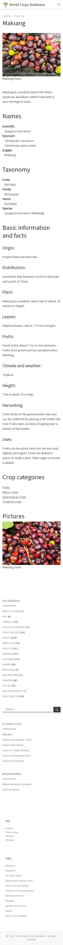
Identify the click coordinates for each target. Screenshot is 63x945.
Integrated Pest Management (19, 890)
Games (8, 910)
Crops (6, 637)
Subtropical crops (14, 497)
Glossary (8, 659)
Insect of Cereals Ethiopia (15, 750)
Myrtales (10, 184)
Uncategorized (12, 691)
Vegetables (9, 696)
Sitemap (9, 836)
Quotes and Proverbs (13, 760)
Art (4, 616)
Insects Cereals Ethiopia (17, 885)
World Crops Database (16, 915)
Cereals (7, 621)
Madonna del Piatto (14, 895)
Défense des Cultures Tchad (17, 739)
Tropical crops (11, 502)
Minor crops (10, 492)
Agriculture (10, 611)
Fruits (6, 487)
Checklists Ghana (13, 875)
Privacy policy (12, 832)
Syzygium (10, 203)
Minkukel (9, 900)
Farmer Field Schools (13, 745)
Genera (7, 653)
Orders (7, 680)
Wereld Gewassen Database (16, 784)
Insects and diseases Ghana (16, 755)
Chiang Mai (10, 870)
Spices (6, 685)
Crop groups (11, 632)
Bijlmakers (7, 734)
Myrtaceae (11, 194)
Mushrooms (10, 675)
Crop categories (13, 627)
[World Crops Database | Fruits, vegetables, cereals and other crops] (5, 4)
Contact (9, 828)
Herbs (6, 664)
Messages (8, 669)
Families (7, 643)
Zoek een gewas (10, 789)
